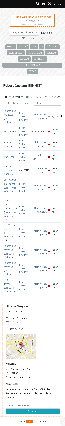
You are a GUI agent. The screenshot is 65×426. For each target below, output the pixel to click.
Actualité (23, 46)
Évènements (52, 46)
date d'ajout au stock (18, 103)
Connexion (57, 4)
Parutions (51, 52)
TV (42, 46)
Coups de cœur (16, 52)
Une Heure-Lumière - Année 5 (10, 170)
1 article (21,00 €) (34, 38)
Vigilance (9, 157)
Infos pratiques (32, 65)
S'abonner (33, 411)
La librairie (40, 58)
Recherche (46, 32)
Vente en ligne (35, 52)
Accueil (10, 46)
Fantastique (36, 131)
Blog (34, 46)
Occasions (24, 58)
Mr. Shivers (10, 131)
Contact (32, 71)
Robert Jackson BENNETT (23, 116)
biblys (29, 421)
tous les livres (36, 97)
